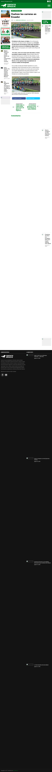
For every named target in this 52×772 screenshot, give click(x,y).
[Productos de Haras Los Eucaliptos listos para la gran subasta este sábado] (30, 612)
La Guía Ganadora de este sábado (41, 665)
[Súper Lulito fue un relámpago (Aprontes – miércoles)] (30, 405)
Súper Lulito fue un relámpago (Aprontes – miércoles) (48, 28)
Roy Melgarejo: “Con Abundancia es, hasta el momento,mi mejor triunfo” (7, 86)
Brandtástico (15, 770)
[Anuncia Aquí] (46, 342)
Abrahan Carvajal (21, 20)
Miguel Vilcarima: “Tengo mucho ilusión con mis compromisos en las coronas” (7, 56)
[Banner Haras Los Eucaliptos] (5, 14)
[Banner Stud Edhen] (5, 31)
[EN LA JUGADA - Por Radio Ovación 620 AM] (46, 15)
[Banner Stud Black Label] (5, 40)
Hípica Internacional (16, 10)
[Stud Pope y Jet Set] (5, 100)
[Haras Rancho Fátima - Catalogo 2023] (5, 23)
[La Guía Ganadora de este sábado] (30, 715)
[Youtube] (50, 1)
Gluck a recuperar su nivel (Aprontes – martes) (48, 132)
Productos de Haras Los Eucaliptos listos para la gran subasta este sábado (48, 239)
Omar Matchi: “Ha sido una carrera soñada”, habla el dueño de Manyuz (7, 72)
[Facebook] (48, 1)
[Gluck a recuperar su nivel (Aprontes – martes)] (30, 509)
